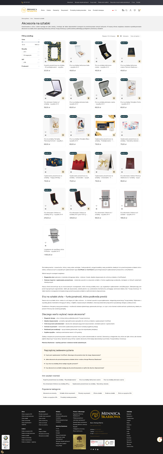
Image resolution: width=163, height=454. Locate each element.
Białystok (129, 414)
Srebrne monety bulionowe (28, 433)
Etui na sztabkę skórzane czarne (114, 380)
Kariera (57, 431)
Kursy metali (93, 2)
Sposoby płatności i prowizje (80, 424)
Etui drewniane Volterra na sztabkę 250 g (56, 384)
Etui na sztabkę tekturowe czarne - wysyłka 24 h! (103, 66)
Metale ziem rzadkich (103, 2)
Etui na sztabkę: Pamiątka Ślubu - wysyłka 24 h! (80, 140)
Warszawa (129, 442)
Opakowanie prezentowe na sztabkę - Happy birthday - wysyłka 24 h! (53, 177)
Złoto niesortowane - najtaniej (27, 423)
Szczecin (129, 440)
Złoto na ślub (42, 418)
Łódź (128, 431)
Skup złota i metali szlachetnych (60, 438)
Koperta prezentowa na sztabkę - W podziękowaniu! (59, 380)
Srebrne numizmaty (26, 437)
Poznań (128, 435)
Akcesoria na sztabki (44, 436)
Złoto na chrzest (43, 422)
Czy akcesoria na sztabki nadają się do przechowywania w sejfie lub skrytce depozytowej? (75, 368)
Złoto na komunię (43, 420)
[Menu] (9, 436)
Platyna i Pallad (42, 431)
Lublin (128, 433)
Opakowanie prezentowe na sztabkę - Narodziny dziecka (90, 384)
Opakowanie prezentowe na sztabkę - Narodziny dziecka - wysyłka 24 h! (129, 140)
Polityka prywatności (78, 418)
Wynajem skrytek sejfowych (82, 2)
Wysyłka (75, 426)
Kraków (128, 429)
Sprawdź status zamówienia (80, 422)
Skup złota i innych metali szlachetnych (120, 2)
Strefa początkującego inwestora (61, 417)
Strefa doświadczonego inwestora (62, 421)
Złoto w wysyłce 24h (125, 393)
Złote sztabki (97, 393)
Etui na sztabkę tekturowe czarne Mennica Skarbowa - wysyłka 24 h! (129, 66)
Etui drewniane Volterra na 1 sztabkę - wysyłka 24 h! (103, 213)
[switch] (5, 448)
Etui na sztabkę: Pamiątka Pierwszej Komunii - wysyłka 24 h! (54, 140)
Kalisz (128, 422)
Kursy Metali (59, 445)
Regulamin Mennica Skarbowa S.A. (78, 415)
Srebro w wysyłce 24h (50, 397)
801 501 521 (26, 2)
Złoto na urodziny (43, 424)
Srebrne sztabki (110, 393)
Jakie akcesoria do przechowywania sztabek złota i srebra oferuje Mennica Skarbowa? (73, 359)
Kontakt (138, 2)
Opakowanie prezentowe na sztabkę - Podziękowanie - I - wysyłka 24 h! (104, 140)
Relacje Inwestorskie (61, 435)
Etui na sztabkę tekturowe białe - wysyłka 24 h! (79, 66)
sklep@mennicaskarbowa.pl (101, 433)
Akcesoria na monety (50, 393)
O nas (133, 2)
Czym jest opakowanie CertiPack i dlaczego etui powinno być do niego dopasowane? (73, 355)
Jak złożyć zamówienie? (79, 420)
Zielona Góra (130, 446)
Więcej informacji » (95, 436)
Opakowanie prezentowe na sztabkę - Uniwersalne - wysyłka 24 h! (80, 177)
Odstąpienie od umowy (79, 428)
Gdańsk (128, 420)
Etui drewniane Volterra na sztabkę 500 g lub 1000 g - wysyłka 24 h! (78, 213)
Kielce (128, 427)
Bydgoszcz (129, 416)
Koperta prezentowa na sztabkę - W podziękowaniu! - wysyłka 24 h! (54, 66)
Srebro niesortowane (27, 440)
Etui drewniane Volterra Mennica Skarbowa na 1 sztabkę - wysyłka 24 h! (130, 177)
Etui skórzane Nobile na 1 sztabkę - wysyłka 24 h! (52, 103)
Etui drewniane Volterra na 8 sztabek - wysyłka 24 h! (129, 213)
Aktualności (70, 2)
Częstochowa (130, 418)
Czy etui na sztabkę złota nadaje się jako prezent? (62, 363)
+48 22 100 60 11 (99, 431)
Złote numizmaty (26, 420)
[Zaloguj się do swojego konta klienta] (130, 10)
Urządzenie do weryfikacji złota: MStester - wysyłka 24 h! (54, 250)
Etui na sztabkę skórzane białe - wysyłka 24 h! (79, 103)
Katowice (129, 424)
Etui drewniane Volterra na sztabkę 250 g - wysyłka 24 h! (53, 213)
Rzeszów (129, 437)
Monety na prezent (84, 393)
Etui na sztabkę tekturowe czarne (90, 380)
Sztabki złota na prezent (67, 393)
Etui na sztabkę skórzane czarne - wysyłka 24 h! (105, 103)
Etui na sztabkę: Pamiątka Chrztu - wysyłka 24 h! (130, 103)
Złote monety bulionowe (28, 416)
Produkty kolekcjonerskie (68, 397)
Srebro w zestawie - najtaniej (29, 442)
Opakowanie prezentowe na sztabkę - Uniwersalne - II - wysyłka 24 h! (104, 177)
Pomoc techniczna (77, 431)
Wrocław (129, 444)
